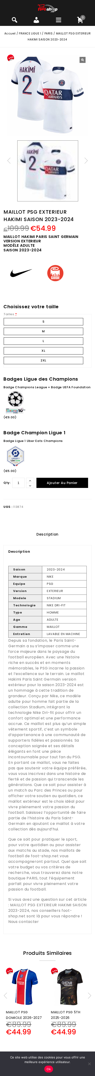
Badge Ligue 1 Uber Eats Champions (33, 441)
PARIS (49, 33)
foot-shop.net (45, 856)
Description (47, 534)
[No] (89, 1063)
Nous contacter (23, 921)
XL (43, 350)
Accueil (10, 33)
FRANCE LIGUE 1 (30, 33)
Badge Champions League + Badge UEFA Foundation (47, 387)
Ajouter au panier (62, 483)
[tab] (47, 534)
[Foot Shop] (48, 8)
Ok (49, 1069)
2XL (43, 360)
